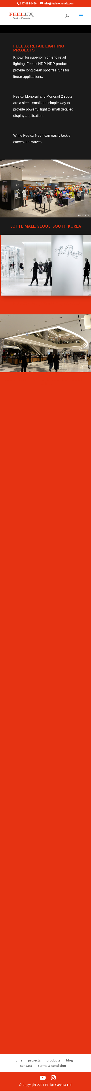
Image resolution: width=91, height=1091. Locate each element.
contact (26, 1065)
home (17, 1060)
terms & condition (52, 1065)
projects (34, 1060)
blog (69, 1060)
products (53, 1060)
